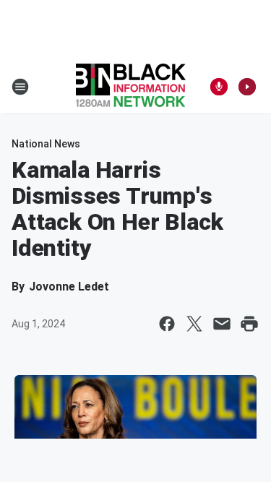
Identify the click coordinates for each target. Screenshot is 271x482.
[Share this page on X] (194, 324)
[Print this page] (249, 324)
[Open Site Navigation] (20, 86)
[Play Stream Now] (247, 86)
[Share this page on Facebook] (167, 324)
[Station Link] (131, 87)
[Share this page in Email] (222, 324)
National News (46, 144)
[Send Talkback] (219, 86)
